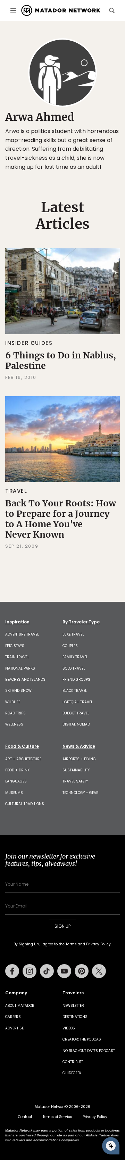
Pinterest (82, 971)
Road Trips (15, 713)
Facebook (12, 971)
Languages (16, 781)
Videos (68, 1028)
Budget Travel (75, 713)
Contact (25, 1116)
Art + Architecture (23, 759)
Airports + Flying (79, 759)
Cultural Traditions (24, 803)
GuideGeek (71, 1073)
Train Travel (17, 657)
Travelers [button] (73, 993)
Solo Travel (73, 668)
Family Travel (75, 657)
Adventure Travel (22, 634)
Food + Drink (17, 770)
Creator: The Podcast (82, 1039)
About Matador (19, 1005)
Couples (70, 645)
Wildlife (12, 702)
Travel (16, 491)
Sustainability (76, 770)
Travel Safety (75, 781)
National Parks (20, 668)
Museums (14, 792)
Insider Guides (28, 343)
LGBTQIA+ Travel (77, 702)
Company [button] (16, 993)
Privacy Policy (98, 944)
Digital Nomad (76, 724)
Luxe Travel (73, 634)
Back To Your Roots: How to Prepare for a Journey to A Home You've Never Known (60, 519)
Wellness (14, 724)
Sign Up (62, 926)
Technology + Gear (80, 792)
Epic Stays (14, 645)
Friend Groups (76, 679)
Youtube (64, 971)
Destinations (75, 1016)
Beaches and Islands (25, 679)
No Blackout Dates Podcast (88, 1050)
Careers (13, 1016)
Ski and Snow (18, 690)
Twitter (99, 971)
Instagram (29, 971)
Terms (71, 944)
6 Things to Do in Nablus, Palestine (60, 360)
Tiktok (47, 971)
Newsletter (73, 1005)
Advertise (14, 1028)
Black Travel (74, 690)
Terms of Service (57, 1116)
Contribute (72, 1061)
